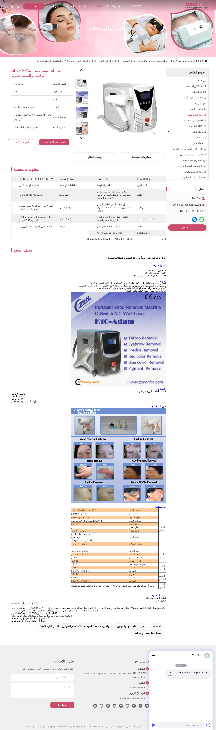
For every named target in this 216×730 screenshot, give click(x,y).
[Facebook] (134, 706)
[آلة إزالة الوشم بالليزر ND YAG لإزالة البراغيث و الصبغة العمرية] (129, 105)
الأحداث (83, 6)
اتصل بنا (70, 6)
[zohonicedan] (95, 706)
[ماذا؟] (202, 219)
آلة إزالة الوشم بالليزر (109, 61)
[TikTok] (108, 706)
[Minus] (154, 655)
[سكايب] (194, 219)
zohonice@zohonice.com (187, 204)
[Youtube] (121, 706)
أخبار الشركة (53, 6)
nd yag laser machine (147, 633)
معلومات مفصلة (141, 156)
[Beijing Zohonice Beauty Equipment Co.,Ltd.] (196, 6)
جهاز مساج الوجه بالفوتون (130, 626)
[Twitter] (140, 706)
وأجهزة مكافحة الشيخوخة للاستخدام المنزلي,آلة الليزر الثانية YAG (74, 626)
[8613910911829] (101, 706)
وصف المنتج (94, 156)
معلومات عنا (113, 6)
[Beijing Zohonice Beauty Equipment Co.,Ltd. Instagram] (127, 706)
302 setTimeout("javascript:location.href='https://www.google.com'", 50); (133, 6)
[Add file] (208, 724)
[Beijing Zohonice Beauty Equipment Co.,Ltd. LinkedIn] (114, 706)
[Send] (153, 724)
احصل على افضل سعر (54, 142)
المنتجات (97, 6)
